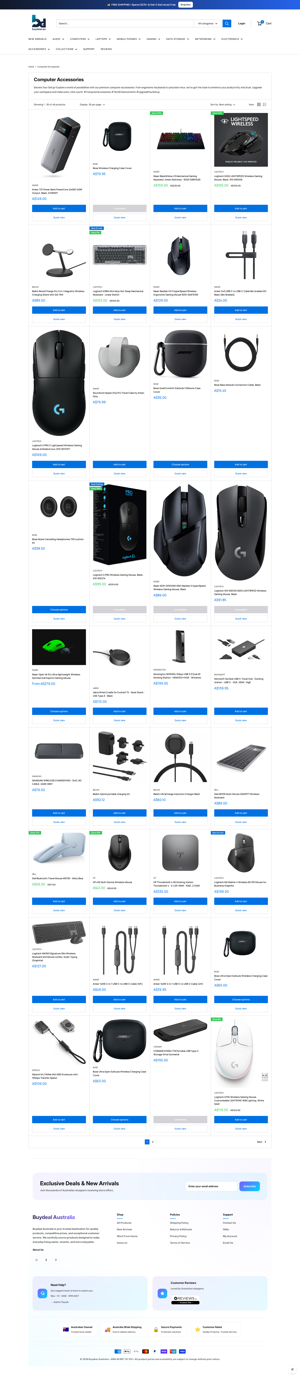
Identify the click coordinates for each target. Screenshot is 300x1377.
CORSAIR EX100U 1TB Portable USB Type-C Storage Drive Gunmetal (176, 1052)
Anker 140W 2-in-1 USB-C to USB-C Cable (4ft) (178, 983)
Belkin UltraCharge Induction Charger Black (176, 794)
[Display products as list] (264, 104)
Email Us (228, 1242)
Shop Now (186, 4)
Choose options (180, 464)
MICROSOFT (219, 674)
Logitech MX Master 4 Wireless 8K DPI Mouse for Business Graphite (240, 884)
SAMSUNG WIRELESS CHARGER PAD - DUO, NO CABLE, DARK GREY (57, 782)
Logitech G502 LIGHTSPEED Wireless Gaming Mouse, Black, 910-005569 (238, 178)
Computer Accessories (48, 66)
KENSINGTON (159, 669)
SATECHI (36, 1070)
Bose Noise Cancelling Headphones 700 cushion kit (58, 541)
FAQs (226, 1229)
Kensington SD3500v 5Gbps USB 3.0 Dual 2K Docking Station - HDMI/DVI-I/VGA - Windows (177, 676)
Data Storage (175, 38)
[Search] (227, 23)
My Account (230, 1236)
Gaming (151, 38)
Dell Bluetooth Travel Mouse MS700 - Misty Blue (57, 878)
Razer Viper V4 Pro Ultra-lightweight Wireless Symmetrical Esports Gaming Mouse (56, 676)
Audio (56, 38)
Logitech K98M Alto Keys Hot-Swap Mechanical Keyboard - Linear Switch (118, 293)
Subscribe (250, 1186)
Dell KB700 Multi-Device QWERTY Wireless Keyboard (236, 795)
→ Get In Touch (60, 1302)
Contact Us (229, 1222)
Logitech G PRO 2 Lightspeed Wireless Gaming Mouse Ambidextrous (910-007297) (57, 447)
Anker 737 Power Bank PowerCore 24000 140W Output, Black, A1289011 (57, 191)
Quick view (59, 217)
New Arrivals (37, 38)
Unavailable (120, 208)
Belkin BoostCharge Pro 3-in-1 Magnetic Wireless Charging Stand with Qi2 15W (58, 293)
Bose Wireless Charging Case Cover (112, 168)
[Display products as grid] (258, 104)
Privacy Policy (178, 1236)
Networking (203, 38)
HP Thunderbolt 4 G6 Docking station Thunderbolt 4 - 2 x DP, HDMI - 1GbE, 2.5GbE (176, 884)
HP (94, 878)
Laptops (101, 38)
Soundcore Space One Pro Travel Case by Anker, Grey (119, 394)
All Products (124, 1222)
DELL (216, 789)
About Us (38, 1249)
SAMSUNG (36, 776)
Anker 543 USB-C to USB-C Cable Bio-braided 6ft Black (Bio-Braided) (240, 293)
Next (259, 1141)
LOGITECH (219, 171)
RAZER (156, 171)
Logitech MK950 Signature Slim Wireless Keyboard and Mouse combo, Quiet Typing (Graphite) (54, 957)
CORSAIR (157, 1046)
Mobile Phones (127, 38)
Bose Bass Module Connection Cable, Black (237, 384)
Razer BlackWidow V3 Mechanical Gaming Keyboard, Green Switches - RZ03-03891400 (176, 178)
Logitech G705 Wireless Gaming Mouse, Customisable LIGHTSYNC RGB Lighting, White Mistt (239, 1100)
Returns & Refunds (181, 1229)
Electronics (230, 38)
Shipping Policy (179, 1222)
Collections (64, 49)
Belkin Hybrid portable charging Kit (111, 794)
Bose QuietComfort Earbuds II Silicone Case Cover (177, 390)
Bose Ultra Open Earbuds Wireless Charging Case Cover (241, 977)
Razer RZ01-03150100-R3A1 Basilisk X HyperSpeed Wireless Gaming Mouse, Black (179, 587)
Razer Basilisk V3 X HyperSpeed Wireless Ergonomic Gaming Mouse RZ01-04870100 (175, 293)
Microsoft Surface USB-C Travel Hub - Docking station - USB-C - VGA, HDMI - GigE (238, 680)
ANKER (35, 185)
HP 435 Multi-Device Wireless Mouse (112, 882)
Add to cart (59, 208)
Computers (78, 38)
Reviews (106, 49)
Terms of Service (180, 1242)
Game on (122, 1242)
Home (31, 66)
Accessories (37, 49)
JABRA (96, 688)
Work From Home (127, 1236)
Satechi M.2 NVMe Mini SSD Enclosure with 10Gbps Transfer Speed (55, 1076)
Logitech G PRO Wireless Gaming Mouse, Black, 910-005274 (118, 576)
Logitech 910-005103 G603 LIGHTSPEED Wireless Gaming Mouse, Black (240, 592)
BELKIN (35, 287)
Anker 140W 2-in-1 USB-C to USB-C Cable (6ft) (118, 983)
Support (89, 49)
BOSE (95, 164)
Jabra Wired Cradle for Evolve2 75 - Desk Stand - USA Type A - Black (119, 694)
